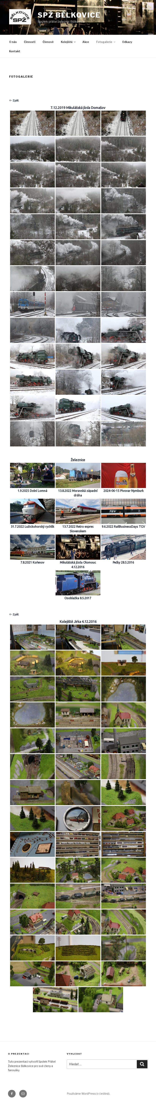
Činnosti (29, 41)
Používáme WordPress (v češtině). (88, 1093)
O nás (13, 41)
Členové (48, 41)
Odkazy (127, 41)
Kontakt (14, 51)
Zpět (15, 100)
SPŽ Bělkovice (69, 15)
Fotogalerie (104, 41)
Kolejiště (66, 41)
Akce (85, 41)
